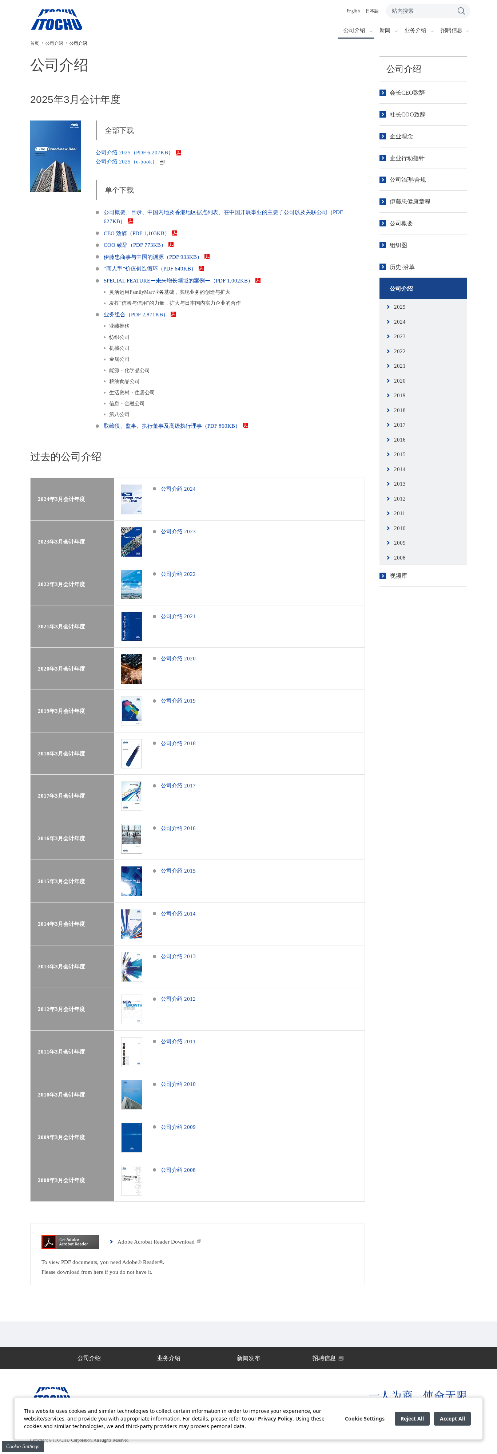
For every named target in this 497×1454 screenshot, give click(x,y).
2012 (400, 499)
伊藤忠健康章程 (410, 201)
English (353, 10)
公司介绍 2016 (178, 828)
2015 (400, 454)
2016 (400, 440)
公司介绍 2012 (178, 999)
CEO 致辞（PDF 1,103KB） (137, 233)
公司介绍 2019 (178, 701)
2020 (400, 381)
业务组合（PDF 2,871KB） (136, 314)
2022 (400, 351)
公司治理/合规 (408, 180)
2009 (400, 543)
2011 (399, 513)
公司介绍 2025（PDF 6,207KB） (135, 152)
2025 (400, 307)
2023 (400, 336)
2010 (400, 528)
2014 (400, 469)
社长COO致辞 (408, 114)
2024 (400, 322)
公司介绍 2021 (178, 616)
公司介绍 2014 (178, 914)
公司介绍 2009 (178, 1127)
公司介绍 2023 (178, 531)
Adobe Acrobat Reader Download (156, 1242)
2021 (400, 366)
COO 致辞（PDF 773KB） (135, 245)
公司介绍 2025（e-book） (127, 162)
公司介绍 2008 (178, 1170)
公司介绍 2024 (178, 489)
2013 (400, 484)
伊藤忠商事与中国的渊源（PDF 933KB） (153, 257)
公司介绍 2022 (178, 574)
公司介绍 (403, 69)
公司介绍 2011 (178, 1041)
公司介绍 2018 (178, 743)
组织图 (398, 245)
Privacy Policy (275, 1418)
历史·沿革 (402, 267)
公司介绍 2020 (178, 658)
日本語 (372, 10)
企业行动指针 (407, 158)
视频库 (398, 576)
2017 (400, 425)
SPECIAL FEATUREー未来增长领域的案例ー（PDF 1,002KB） (178, 281)
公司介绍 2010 (178, 1084)
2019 (400, 395)
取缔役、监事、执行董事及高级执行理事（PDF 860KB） (172, 426)
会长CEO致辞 (407, 93)
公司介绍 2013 (178, 956)
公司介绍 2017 (178, 786)
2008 (400, 558)
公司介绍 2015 (178, 871)
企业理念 (401, 136)
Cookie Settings (23, 1446)
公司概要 (401, 223)
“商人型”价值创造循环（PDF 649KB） (150, 269)
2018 (400, 410)
